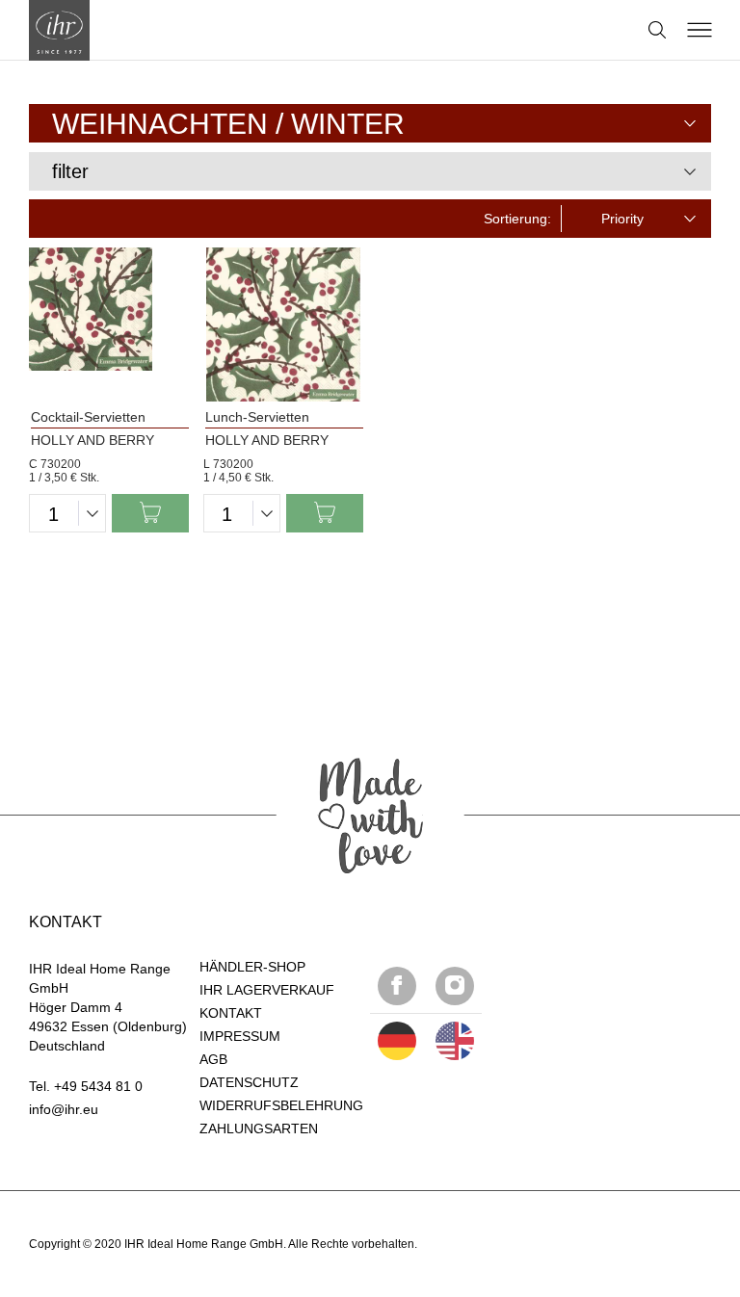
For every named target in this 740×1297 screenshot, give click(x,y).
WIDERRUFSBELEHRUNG (281, 1105)
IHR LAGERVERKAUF (266, 990)
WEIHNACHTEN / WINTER (228, 124)
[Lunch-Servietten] (283, 324)
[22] (397, 1041)
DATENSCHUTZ (249, 1082)
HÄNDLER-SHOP (252, 966)
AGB (213, 1059)
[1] (455, 1041)
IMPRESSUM (239, 1036)
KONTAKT (230, 1013)
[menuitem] (370, 123)
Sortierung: (517, 218)
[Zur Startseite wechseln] (59, 30)
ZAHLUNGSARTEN (258, 1128)
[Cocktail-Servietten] (109, 324)
